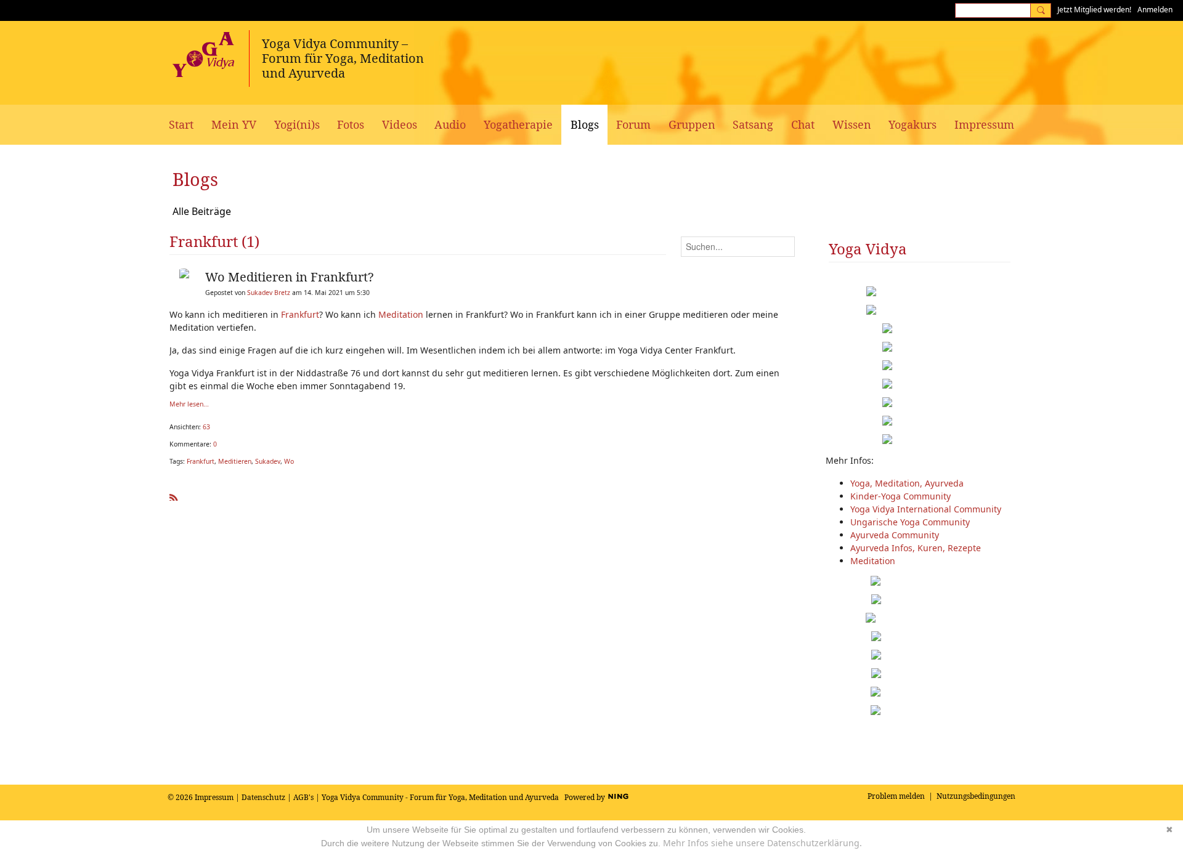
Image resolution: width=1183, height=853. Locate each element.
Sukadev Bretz (268, 292)
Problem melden (896, 796)
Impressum (214, 797)
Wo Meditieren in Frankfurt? (289, 277)
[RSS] (173, 495)
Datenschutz (263, 797)
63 (206, 426)
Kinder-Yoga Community (900, 496)
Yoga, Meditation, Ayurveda (907, 483)
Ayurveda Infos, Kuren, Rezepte (915, 548)
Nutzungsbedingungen (976, 796)
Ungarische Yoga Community (910, 522)
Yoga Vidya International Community (925, 509)
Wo (289, 461)
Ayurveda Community (894, 535)
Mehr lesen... (189, 404)
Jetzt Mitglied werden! (1094, 9)
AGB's (303, 797)
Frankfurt (300, 314)
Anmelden (1155, 9)
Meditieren (234, 461)
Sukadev (267, 461)
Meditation (400, 314)
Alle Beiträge (202, 211)
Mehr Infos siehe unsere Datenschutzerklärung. (762, 843)
